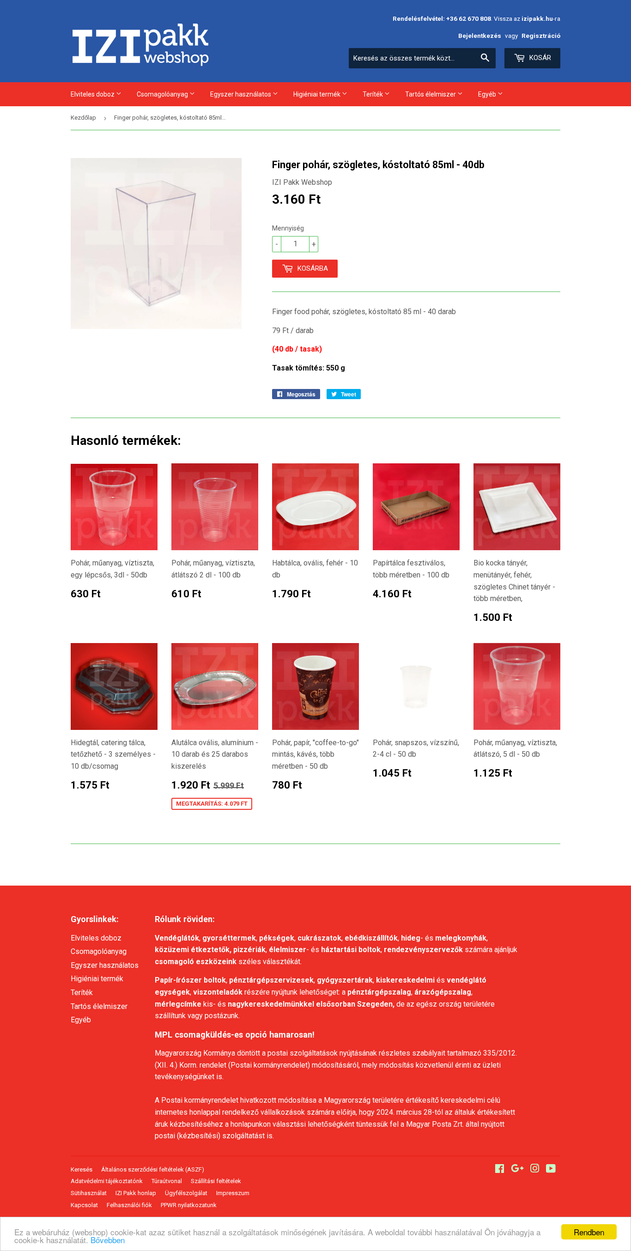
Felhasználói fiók (129, 1205)
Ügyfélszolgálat (186, 1193)
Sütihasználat (89, 1193)
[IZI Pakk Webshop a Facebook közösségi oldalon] (499, 1169)
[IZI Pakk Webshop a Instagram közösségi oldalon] (535, 1169)
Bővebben (108, 1239)
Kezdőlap (83, 117)
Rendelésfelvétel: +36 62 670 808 (442, 18)
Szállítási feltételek (216, 1181)
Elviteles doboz (93, 94)
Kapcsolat (84, 1205)
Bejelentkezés (479, 35)
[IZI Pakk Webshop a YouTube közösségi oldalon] (551, 1169)
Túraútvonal (167, 1181)
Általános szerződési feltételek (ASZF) (152, 1169)
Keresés (81, 1169)
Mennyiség (288, 228)
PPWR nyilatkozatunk (189, 1205)
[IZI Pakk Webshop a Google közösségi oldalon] (517, 1169)
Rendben (589, 1232)
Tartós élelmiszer (431, 94)
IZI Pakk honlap (135, 1193)
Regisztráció (541, 35)
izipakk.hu (537, 18)
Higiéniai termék (317, 94)
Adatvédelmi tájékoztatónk (107, 1181)
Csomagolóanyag (163, 94)
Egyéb (488, 94)
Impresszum (232, 1193)
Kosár (539, 58)
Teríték (373, 94)
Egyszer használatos (241, 94)
